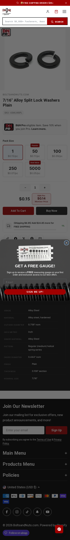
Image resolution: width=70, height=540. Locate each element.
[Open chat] (59, 529)
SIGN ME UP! (35, 292)
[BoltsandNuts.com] (6, 11)
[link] (35, 253)
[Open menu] (64, 11)
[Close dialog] (66, 243)
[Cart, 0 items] (56, 12)
